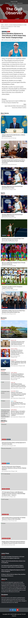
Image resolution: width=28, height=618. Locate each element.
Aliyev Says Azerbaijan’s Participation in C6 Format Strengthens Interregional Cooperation (12, 557)
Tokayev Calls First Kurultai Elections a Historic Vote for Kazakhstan (13, 561)
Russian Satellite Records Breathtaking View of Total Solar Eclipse (18, 404)
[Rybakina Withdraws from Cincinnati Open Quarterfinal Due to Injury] (14, 176)
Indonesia (8, 439)
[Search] (26, 21)
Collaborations (20, 3)
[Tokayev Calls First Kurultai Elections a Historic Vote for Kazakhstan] (14, 124)
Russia (12, 401)
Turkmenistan (8, 283)
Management (8, 3)
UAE (6, 307)
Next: (15, 106)
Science (15, 401)
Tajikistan (15, 372)
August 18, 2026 (14, 379)
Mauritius (8, 329)
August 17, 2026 (14, 241)
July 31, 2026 (14, 520)
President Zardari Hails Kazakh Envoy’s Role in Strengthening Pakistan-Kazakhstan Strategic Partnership (13, 161)
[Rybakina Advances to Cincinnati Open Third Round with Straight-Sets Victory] (14, 228)
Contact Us (13, 3)
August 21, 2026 (13, 189)
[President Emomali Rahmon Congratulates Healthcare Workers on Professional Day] (5, 376)
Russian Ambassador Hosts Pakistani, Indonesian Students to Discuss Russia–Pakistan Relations (14, 468)
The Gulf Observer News (7, 39)
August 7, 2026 (14, 471)
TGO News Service (6, 189)
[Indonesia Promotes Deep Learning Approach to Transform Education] (14, 432)
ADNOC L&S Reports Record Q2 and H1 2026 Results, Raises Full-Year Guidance (18, 363)
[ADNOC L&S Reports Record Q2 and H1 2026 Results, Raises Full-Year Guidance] (5, 363)
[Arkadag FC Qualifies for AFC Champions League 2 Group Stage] (14, 276)
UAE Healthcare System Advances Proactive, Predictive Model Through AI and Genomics (18, 385)
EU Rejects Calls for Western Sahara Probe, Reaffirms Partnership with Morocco (13, 575)
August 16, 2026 (13, 265)
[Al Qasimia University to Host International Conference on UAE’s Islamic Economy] (5, 343)
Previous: (14, 101)
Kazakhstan (4, 31)
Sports (8, 31)
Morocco (3, 259)
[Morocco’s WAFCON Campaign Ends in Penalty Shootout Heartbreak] (14, 252)
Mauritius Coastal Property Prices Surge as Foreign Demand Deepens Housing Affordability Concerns (14, 333)
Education (4, 439)
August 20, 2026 (14, 336)
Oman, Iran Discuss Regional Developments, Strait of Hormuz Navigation (13, 570)
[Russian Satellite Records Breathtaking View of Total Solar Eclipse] (5, 404)
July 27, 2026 (13, 544)
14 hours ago (14, 164)
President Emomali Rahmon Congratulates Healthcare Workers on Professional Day (17, 375)
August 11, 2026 (22, 365)
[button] (2, 20)
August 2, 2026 (13, 496)
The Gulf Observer (14, 11)
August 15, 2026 (14, 289)
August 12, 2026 (14, 357)
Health (12, 372)
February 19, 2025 (16, 39)
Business (3, 329)
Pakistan (8, 156)
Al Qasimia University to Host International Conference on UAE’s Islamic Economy (17, 343)
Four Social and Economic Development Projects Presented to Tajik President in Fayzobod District (12, 566)
